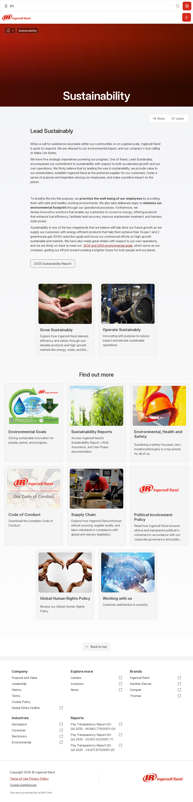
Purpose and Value (24, 678)
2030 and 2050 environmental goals (107, 245)
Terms (16, 696)
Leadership (19, 684)
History (16, 690)
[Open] (186, 17)
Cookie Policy (21, 702)
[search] (177, 6)
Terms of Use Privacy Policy (29, 779)
